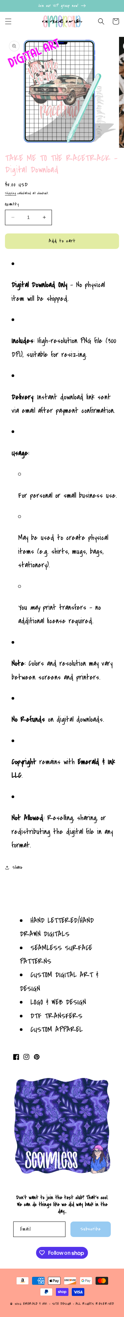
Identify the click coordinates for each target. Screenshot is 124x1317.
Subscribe (90, 1228)
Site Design (61, 1303)
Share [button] (17, 867)
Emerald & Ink (35, 1303)
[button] (8, 21)
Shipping (10, 193)
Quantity (12, 204)
